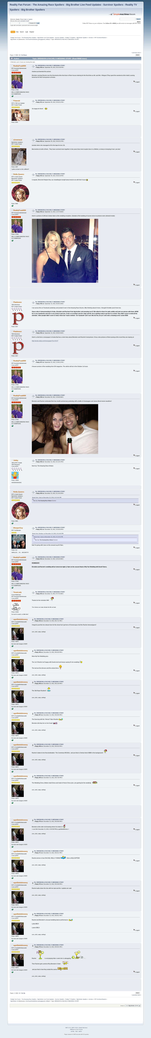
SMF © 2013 (75, 1027)
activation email (24, 21)
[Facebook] (12, 96)
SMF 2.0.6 (68, 1027)
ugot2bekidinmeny (20, 619)
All (19, 55)
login (25, 19)
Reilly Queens (18, 174)
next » (139, 52)
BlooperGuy (18, 528)
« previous (134, 52)
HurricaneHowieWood (31, 39)
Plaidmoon (17, 302)
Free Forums (79, 1029)
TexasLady (17, 592)
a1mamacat (17, 140)
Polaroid (16, 101)
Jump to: (122, 1005)
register (30, 19)
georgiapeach (41, 39)
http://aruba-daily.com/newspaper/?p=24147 (45, 341)
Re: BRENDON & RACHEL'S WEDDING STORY (50, 65)
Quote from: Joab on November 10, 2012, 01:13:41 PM (46, 497)
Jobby (15, 460)
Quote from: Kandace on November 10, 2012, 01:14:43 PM (47, 533)
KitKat (47, 39)
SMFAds (72, 1029)
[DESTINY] (12, 206)
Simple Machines (83, 1027)
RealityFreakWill (19, 66)
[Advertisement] (50, 47)
